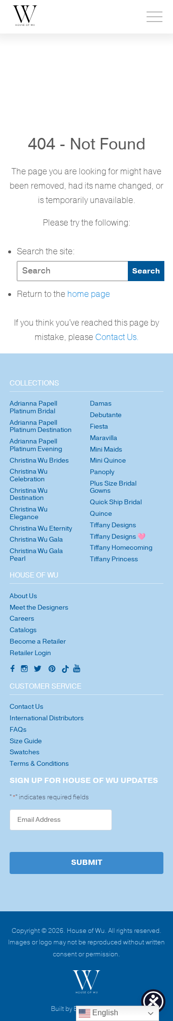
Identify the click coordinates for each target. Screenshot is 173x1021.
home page (88, 294)
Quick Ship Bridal (116, 502)
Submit (86, 862)
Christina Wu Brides (39, 460)
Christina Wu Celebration (29, 475)
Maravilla (103, 437)
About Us (23, 596)
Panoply (102, 471)
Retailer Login (30, 653)
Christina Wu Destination (29, 494)
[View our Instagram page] (25, 670)
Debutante (106, 415)
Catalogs (23, 630)
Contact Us (26, 706)
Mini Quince (108, 460)
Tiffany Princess (114, 559)
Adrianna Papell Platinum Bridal (33, 407)
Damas (100, 403)
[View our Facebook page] (11, 669)
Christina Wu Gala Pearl (36, 554)
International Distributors (47, 718)
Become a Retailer (38, 641)
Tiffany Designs (113, 525)
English (104, 1013)
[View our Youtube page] (76, 669)
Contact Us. (117, 337)
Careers (22, 618)
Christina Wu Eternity (41, 528)
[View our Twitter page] (39, 670)
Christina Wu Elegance (29, 513)
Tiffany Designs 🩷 (118, 536)
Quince (101, 513)
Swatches (24, 752)
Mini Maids (106, 449)
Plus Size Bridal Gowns (113, 487)
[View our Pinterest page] (53, 670)
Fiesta (99, 426)
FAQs (18, 729)
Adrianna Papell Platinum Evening (36, 445)
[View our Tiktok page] (64, 670)
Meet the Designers (39, 607)
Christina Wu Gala (36, 539)
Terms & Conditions (39, 763)
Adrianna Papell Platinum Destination (41, 426)
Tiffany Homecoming (121, 547)
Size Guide (26, 741)
